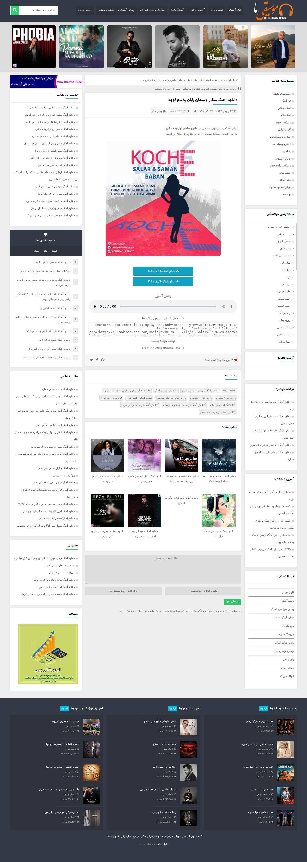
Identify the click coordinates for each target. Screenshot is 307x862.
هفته (54, 251)
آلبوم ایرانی (197, 10)
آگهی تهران (288, 592)
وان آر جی (288, 659)
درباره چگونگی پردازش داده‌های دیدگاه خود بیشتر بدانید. (149, 610)
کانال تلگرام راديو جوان (223, 404)
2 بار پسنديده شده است (219, 360)
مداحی (287, 151)
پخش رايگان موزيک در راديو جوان (200, 390)
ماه (45, 251)
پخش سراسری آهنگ (282, 609)
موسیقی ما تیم (147, 843)
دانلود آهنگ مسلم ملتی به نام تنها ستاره (53, 136)
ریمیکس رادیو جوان (280, 165)
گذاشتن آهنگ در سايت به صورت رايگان (184, 404)
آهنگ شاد (177, 10)
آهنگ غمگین (284, 108)
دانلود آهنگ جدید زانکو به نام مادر (56, 518)
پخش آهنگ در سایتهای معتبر (116, 10)
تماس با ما (217, 10)
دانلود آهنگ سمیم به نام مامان (58, 389)
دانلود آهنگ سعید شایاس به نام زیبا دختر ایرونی (49, 114)
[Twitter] (91, 360)
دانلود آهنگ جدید (285, 617)
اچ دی (278, 651)
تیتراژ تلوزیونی (283, 158)
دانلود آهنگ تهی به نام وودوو (55, 307)
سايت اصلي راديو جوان (139, 397)
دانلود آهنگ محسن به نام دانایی (53, 262)
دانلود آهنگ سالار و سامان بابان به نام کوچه (202, 100)
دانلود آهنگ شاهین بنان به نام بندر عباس (53, 482)
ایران (278, 642)
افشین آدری (283, 241)
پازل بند (286, 269)
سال (36, 251)
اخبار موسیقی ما (282, 143)
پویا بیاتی (285, 284)
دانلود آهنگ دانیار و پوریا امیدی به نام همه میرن (49, 143)
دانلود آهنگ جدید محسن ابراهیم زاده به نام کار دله (47, 594)
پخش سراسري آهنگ (166, 390)
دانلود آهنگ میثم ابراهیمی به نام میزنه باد (53, 446)
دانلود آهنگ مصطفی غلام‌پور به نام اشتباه (47, 330)
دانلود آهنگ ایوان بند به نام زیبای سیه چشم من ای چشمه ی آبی (43, 319)
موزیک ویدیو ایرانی (152, 10)
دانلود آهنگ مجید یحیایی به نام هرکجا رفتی (52, 107)
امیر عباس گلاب (281, 255)
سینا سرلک (284, 341)
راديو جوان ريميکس (201, 397)
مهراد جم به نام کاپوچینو (62, 572)
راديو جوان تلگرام (226, 397)
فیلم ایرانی (285, 179)
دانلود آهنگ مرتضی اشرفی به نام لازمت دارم (50, 200)
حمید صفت (284, 298)
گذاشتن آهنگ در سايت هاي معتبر (218, 412)
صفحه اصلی (211, 80)
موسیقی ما (288, 625)
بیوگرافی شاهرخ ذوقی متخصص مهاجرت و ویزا (45, 270)
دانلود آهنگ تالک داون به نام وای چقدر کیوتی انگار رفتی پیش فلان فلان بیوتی (43, 296)
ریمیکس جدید (283, 122)
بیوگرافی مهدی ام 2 (280, 187)
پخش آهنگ (288, 600)
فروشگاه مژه (286, 634)
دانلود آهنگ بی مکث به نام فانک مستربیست (46, 357)
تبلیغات (287, 194)
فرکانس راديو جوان (111, 397)
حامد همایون (283, 291)
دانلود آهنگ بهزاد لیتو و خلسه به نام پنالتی (52, 157)
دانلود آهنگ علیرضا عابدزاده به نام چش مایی (50, 121)
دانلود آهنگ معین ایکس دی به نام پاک (54, 150)
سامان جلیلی (283, 334)
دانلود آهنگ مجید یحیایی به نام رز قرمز (54, 579)
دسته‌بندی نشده (282, 93)
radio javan (229, 390)
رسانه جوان (287, 667)
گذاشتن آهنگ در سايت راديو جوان (140, 404)
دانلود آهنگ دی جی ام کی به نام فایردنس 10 (50, 215)
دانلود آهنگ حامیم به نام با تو (54, 339)
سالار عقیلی (283, 327)
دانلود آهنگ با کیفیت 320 (161, 281)
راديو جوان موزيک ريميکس (171, 397)
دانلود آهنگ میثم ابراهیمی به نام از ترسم (53, 208)
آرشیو (263, 708)
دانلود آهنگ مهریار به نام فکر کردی (56, 193)
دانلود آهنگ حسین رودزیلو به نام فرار (270, 444)
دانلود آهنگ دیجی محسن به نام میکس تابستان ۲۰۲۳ (46, 504)
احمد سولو (284, 234)
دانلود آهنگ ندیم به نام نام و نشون (56, 586)
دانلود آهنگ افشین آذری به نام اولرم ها (49, 348)
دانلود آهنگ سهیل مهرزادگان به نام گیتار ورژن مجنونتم (46, 525)
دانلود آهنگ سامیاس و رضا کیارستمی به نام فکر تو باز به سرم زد (43, 282)
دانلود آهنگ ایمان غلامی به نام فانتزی (55, 425)
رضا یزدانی (284, 313)
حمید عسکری (282, 305)
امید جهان (285, 248)
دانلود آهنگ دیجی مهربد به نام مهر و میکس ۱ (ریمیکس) (44, 558)
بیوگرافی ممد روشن (64, 475)
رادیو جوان (85, 10)
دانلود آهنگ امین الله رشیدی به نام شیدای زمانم (49, 511)
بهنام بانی (285, 262)
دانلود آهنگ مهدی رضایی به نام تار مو (54, 186)
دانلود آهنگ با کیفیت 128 (161, 271)
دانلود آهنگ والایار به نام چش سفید (56, 468)
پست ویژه (285, 172)
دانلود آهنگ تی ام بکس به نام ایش (56, 165)
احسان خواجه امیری (279, 226)
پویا (288, 277)
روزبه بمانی (284, 320)
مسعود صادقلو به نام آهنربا (60, 565)
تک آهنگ (235, 10)
